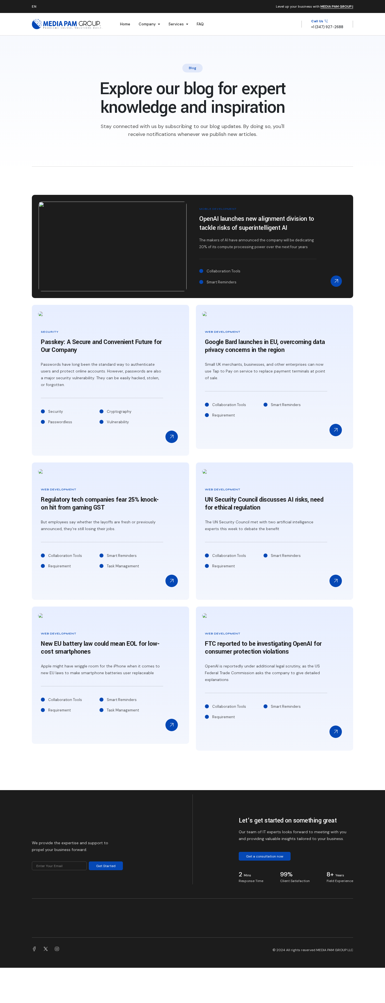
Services (176, 24)
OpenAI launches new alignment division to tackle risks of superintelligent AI (256, 223)
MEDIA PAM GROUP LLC (334, 950)
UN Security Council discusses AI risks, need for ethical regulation (264, 503)
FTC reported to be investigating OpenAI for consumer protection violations (263, 647)
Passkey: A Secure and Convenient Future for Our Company (101, 346)
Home (125, 24)
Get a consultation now (264, 856)
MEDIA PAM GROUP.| (336, 7)
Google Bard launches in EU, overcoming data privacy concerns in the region (265, 346)
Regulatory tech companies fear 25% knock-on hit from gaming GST (100, 503)
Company (147, 24)
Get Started (106, 866)
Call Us (317, 21)
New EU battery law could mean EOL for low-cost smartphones (100, 647)
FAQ (200, 24)
